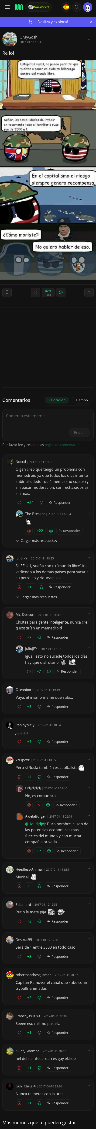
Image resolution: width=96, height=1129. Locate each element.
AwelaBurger (35, 816)
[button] (76, 7)
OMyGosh (29, 37)
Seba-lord (23, 904)
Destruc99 (24, 939)
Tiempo (82, 400)
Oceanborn (24, 689)
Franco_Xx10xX (28, 1015)
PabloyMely (25, 724)
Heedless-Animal (29, 869)
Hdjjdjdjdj (33, 788)
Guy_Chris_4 (26, 1086)
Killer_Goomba (27, 1050)
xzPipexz (23, 759)
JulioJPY (21, 558)
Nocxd (21, 461)
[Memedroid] (18, 7)
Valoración (56, 400)
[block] (90, 39)
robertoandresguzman (33, 974)
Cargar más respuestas (39, 540)
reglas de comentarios (62, 444)
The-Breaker (35, 513)
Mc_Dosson (25, 614)
